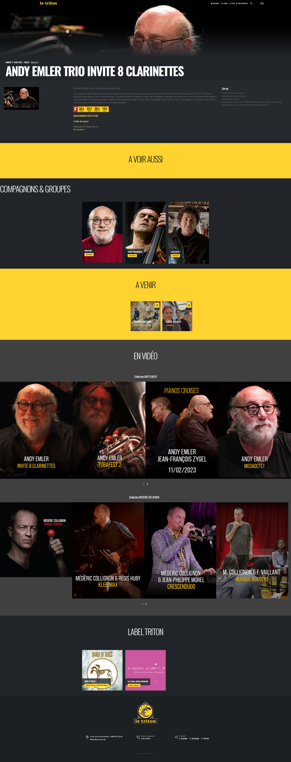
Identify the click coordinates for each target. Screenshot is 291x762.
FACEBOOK (184, 739)
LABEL (225, 3)
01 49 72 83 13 (145, 739)
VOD (233, 3)
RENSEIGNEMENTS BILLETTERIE (85, 115)
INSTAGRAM (195, 739)
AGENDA (215, 3)
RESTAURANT (242, 3)
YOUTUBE (206, 739)
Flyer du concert (79, 129)
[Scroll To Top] (287, 759)
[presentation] (144, 484)
